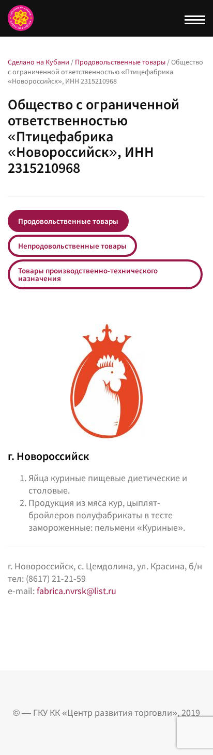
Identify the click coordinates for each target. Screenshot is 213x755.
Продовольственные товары (68, 221)
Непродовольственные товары (72, 246)
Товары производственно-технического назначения (88, 274)
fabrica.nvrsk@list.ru (76, 591)
